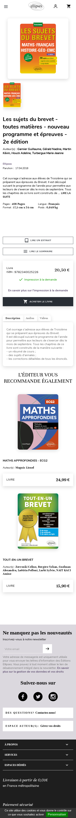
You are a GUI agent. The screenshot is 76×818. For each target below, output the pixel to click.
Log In (55, 6)
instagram (53, 696)
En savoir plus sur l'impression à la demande (38, 290)
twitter (38, 696)
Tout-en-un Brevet (18, 560)
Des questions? (31, 712)
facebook (22, 696)
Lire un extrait (40, 240)
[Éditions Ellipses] (36, 6)
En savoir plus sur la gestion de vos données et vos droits (36, 670)
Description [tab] (13, 318)
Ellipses (7, 164)
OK (47, 648)
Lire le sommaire (41, 251)
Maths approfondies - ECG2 (25, 461)
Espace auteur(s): (33, 725)
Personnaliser (57, 814)
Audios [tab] (30, 318)
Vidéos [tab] (44, 318)
